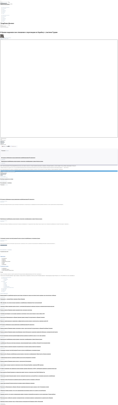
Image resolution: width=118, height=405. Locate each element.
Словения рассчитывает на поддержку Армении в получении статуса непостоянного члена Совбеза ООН (22, 313)
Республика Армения (7, 37)
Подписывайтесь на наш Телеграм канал (7, 171)
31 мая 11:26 (2, 300)
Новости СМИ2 (3, 176)
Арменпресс (4, 268)
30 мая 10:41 (2, 359)
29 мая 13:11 (2, 392)
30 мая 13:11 (2, 337)
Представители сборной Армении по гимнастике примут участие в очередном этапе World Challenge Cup (22, 372)
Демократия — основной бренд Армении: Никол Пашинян (12, 299)
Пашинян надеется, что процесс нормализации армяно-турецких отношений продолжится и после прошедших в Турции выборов (27, 394)
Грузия (5, 284)
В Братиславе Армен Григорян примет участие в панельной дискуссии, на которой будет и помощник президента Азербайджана (27, 375)
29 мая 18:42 (2, 370)
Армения (5, 172)
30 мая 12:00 (2, 348)
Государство (4, 8)
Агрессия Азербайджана (9, 287)
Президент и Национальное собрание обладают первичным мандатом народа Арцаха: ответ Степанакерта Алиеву (24, 386)
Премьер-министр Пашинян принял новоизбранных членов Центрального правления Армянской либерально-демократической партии (29, 332)
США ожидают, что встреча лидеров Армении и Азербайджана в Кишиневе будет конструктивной (21, 302)
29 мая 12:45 (2, 403)
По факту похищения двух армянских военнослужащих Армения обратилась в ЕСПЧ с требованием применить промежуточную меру (28, 368)
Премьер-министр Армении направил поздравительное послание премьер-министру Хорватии (20, 346)
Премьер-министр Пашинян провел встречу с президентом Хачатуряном (15, 361)
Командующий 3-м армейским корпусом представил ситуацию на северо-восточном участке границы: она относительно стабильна (28, 295)
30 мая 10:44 (2, 355)
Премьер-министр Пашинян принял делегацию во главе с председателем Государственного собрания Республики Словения (26, 328)
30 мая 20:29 (2, 311)
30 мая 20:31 (2, 308)
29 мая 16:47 (2, 381)
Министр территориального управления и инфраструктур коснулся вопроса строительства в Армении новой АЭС (24, 321)
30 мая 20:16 (2, 326)
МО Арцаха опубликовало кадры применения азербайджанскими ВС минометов (18, 157)
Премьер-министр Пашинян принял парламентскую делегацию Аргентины (16, 310)
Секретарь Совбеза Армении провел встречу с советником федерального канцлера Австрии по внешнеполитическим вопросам (27, 306)
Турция (14, 172)
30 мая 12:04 (2, 341)
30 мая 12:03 (2, 344)
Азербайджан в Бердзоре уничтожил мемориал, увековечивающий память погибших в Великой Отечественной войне (25, 342)
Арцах (8, 172)
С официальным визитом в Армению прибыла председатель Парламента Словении (18, 357)
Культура (3, 12)
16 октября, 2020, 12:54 (4, 38)
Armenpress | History (5, 269)
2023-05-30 (3, 159)
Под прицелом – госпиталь (6, 249)
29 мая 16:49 (2, 377)
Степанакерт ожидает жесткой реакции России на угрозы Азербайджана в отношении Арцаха (20, 238)
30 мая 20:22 (2, 319)
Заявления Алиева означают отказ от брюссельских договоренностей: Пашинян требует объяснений (21, 401)
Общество (3, 11)
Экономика (4, 10)
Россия (11, 172)
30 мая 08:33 (2, 366)
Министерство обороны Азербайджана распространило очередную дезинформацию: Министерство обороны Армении (25, 354)
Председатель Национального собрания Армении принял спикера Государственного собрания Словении (22, 317)
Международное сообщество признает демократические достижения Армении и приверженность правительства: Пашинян (26, 397)
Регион (3, 9)
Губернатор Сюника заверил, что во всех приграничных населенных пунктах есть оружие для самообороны (23, 390)
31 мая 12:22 (2, 297)
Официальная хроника (5, 7)
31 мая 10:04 (2, 304)
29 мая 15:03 (2, 388)
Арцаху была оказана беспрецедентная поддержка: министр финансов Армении (17, 383)
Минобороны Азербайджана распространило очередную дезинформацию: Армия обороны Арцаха (22, 161)
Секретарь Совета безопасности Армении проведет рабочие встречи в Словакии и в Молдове (20, 379)
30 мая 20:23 (2, 315)
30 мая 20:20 (2, 322)
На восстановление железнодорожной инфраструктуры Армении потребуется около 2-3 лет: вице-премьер (22, 335)
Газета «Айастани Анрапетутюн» (8, 270)
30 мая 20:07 (2, 333)
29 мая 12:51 (2, 399)
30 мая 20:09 (2, 330)
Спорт (3, 13)
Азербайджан (6, 286)
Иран (5, 283)
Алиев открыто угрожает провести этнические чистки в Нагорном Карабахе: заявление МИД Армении (22, 364)
